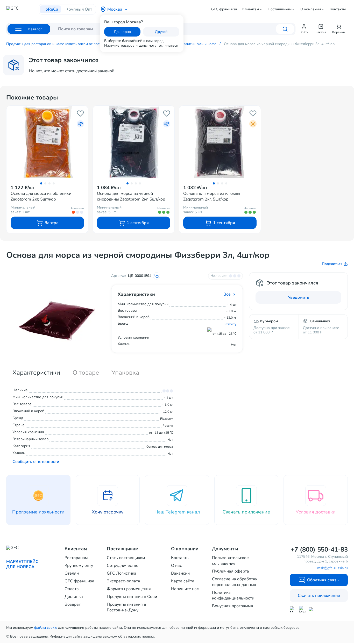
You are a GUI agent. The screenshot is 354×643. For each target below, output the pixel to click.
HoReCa (50, 9)
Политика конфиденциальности (233, 595)
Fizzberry (230, 324)
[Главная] (22, 9)
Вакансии (180, 573)
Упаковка (125, 372)
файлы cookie (45, 627)
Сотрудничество (122, 565)
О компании (310, 9)
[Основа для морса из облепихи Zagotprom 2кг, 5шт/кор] (47, 142)
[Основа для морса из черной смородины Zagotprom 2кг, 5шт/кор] (133, 142)
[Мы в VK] (312, 609)
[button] (304, 29)
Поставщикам (280, 9)
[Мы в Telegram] (302, 609)
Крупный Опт (79, 9)
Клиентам (250, 9)
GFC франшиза (224, 9)
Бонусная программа (232, 606)
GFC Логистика (121, 573)
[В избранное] (80, 113)
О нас (176, 565)
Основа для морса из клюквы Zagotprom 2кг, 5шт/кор (211, 196)
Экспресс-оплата (123, 581)
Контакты (338, 9)
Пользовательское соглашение (230, 560)
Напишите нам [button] (185, 589)
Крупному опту (79, 565)
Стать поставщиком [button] (126, 558)
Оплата (72, 589)
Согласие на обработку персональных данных (234, 582)
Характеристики (36, 372)
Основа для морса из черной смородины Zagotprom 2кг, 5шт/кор (131, 196)
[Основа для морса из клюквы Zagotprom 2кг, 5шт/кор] (220, 142)
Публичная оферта (230, 571)
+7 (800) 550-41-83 (319, 549)
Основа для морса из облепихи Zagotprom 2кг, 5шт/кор (41, 196)
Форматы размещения (129, 589)
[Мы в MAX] (293, 609)
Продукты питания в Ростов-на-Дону (126, 607)
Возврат (73, 604)
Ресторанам (76, 558)
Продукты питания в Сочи (132, 596)
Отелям (72, 573)
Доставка (74, 596)
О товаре (86, 372)
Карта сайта (182, 581)
